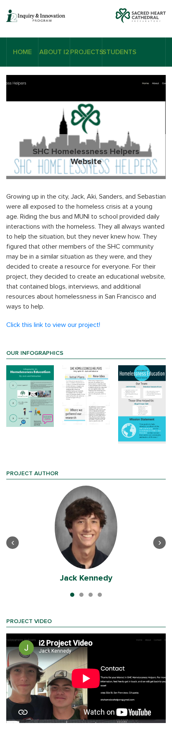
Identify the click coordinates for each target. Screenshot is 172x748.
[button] (72, 595)
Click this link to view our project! (53, 325)
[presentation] (12, 542)
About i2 (54, 52)
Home (22, 52)
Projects (85, 52)
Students (118, 52)
